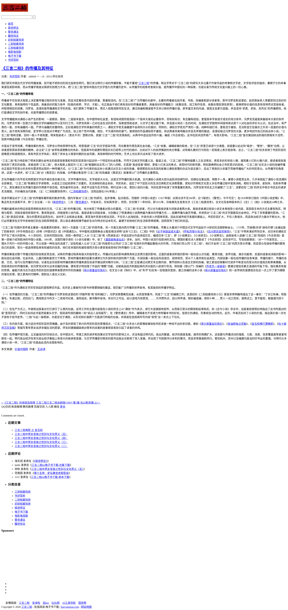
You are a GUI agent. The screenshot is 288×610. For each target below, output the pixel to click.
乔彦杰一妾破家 (215, 266)
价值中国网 (21, 349)
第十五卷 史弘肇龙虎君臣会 (51, 473)
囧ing (46, 602)
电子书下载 (14, 55)
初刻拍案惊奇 (16, 39)
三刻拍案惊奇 (16, 47)
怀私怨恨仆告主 (193, 231)
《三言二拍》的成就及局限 (18, 402)
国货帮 (82, 602)
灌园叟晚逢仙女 (114, 239)
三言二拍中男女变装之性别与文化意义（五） (41, 434)
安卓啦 (36, 602)
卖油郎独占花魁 (237, 323)
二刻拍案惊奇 (16, 43)
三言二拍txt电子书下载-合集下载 (51, 465)
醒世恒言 (13, 35)
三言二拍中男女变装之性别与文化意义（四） (41, 438)
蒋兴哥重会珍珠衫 (94, 270)
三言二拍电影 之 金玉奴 (29, 430)
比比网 (56, 602)
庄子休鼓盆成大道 (168, 231)
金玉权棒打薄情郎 (262, 323)
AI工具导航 (69, 602)
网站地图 (86, 606)
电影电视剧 (14, 51)
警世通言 (13, 31)
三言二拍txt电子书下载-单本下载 (50, 477)
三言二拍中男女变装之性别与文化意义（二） (41, 446)
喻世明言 (13, 27)
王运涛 (41, 349)
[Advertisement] (144, 377)
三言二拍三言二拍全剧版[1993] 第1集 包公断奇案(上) (68, 402)
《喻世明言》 (40, 461)
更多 (62, 406)
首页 (10, 23)
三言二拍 (143, 83)
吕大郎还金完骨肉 (218, 231)
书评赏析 (13, 59)
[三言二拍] (14, 10)
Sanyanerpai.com (70, 606)
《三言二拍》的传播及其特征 (27, 68)
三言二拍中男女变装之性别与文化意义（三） (41, 442)
